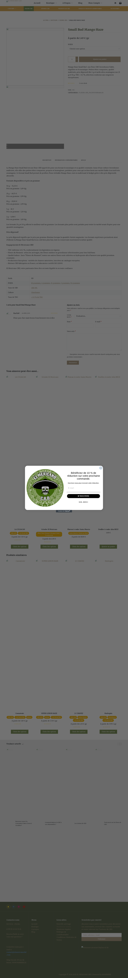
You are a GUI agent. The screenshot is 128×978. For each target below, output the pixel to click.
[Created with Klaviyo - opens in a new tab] (64, 511)
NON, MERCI (83, 502)
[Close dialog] (101, 468)
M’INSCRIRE (83, 496)
